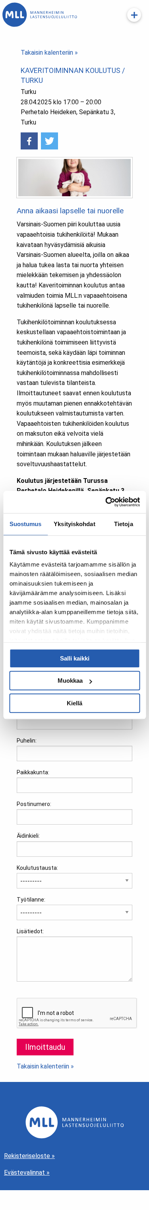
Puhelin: (27, 740)
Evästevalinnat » (27, 1172)
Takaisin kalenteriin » (49, 52)
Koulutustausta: (37, 868)
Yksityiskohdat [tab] (74, 524)
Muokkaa (70, 680)
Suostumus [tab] (26, 524)
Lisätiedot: (30, 931)
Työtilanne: (31, 899)
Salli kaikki (74, 658)
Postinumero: (34, 804)
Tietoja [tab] (123, 524)
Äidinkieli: (28, 836)
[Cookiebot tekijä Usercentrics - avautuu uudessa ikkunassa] (106, 502)
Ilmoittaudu (45, 1047)
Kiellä (74, 703)
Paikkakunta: (33, 772)
